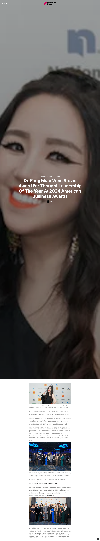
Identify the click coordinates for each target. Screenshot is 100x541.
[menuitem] (3, 3)
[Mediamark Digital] (50, 3)
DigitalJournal (43, 176)
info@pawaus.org (49, 495)
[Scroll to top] (98, 538)
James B (51, 201)
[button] (3, 3)
